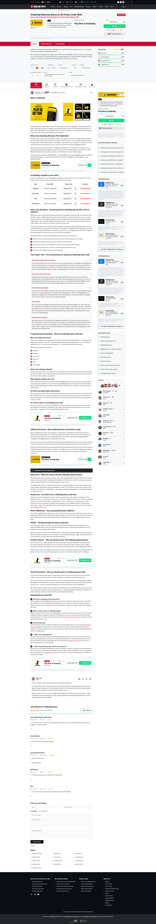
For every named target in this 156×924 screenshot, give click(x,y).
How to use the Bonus (36, 86)
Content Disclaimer (109, 898)
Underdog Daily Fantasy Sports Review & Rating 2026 (112, 148)
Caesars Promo (110, 233)
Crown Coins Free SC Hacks (62, 884)
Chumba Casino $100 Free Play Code (64, 886)
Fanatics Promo (110, 220)
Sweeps (88, 6)
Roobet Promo (79, 860)
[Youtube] (123, 2)
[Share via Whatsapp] (83, 679)
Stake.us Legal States (86, 891)
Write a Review (86, 710)
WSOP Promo (57, 857)
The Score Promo (36, 867)
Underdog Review (53, 10)
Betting (66, 6)
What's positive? (37, 819)
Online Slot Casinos (105, 361)
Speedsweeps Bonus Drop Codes (64, 888)
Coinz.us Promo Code (37, 886)
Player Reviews (92, 86)
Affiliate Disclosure (109, 900)
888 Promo (78, 853)
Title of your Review (36, 815)
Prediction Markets (79, 6)
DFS (71, 6)
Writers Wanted (108, 895)
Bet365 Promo (57, 864)
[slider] (34, 710)
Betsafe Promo (36, 864)
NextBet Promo (79, 857)
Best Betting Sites (105, 337)
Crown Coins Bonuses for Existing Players (66, 881)
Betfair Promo (79, 864)
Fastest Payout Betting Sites (108, 341)
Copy (124, 21)
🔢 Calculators (85, 2)
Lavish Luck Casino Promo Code (39, 884)
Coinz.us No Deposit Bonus (62, 891)
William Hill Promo (37, 853)
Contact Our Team (109, 891)
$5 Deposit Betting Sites (106, 353)
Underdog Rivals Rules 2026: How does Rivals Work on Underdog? (112, 168)
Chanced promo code (40, 507)
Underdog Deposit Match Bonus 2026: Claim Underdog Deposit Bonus (112, 156)
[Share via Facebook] (86, 679)
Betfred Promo (36, 860)
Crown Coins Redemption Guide (88, 881)
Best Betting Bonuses (106, 345)
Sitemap (107, 902)
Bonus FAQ (55, 86)
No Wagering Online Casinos (108, 373)
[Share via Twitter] (90, 679)
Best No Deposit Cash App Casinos (110, 365)
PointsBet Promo (58, 860)
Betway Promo (36, 857)
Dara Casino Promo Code (86, 888)
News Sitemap (108, 905)
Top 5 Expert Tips (46, 86)
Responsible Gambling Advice (112, 888)
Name (33, 807)
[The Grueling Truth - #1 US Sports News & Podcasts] (39, 6)
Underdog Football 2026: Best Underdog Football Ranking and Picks (112, 160)
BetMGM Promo (110, 202)
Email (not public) (68, 807)
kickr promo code (60, 223)
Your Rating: (34, 811)
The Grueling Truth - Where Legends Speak (39, 10)
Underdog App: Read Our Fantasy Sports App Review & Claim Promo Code (112, 152)
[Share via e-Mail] (79, 679)
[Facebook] (118, 2)
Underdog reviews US (74, 640)
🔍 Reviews (94, 2)
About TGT (107, 881)
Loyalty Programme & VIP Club (66, 86)
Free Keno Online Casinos (87, 884)
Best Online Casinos (105, 357)
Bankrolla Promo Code (37, 891)
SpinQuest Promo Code (37, 881)
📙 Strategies (69, 2)
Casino (94, 6)
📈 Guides (62, 2)
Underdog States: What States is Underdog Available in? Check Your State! (112, 172)
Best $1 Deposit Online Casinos (108, 369)
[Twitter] (121, 2)
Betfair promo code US (52, 652)
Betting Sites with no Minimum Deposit (111, 349)
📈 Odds (77, 2)
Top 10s (53, 6)
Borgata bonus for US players (73, 617)
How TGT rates (108, 886)
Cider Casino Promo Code (38, 888)
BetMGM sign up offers (51, 603)
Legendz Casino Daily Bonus (87, 886)
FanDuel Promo (110, 182)
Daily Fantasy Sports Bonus (80, 86)
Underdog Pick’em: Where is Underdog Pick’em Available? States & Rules (112, 164)
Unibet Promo (57, 853)
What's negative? (37, 830)
